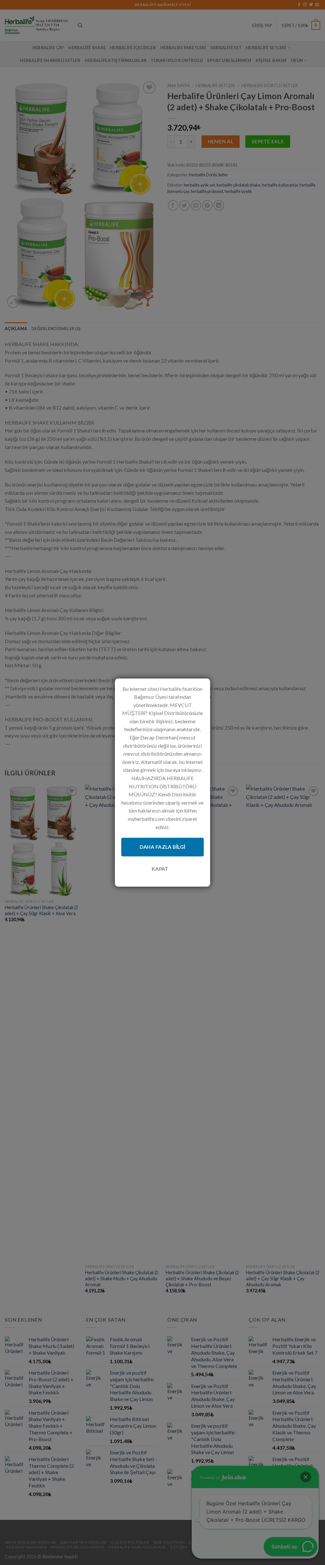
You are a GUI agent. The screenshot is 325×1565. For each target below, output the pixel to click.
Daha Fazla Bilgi (162, 847)
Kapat (160, 869)
